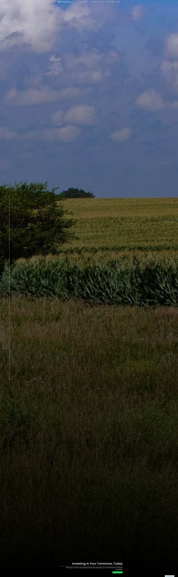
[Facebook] (9, 373)
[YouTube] (9, 379)
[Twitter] (9, 375)
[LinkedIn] (9, 377)
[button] (82, 2)
